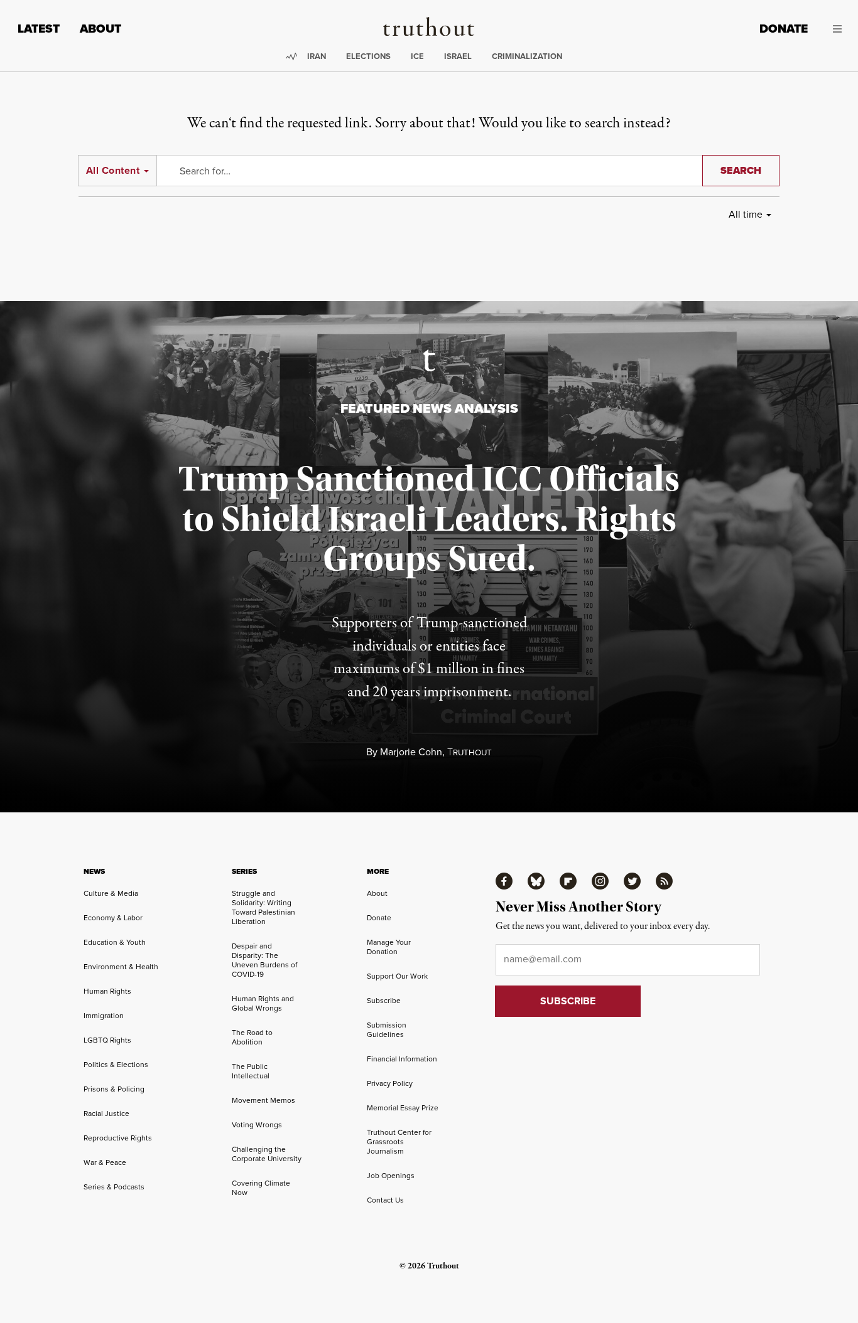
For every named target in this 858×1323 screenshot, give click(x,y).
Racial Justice (106, 1113)
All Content (112, 170)
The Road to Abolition (252, 1037)
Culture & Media (111, 893)
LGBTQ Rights (107, 1039)
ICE (417, 56)
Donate (783, 28)
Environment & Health (121, 966)
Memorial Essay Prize (402, 1107)
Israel (458, 56)
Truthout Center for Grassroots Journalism (399, 1141)
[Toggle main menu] (834, 28)
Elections (368, 56)
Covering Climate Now (261, 1187)
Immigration (104, 1015)
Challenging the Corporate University (266, 1154)
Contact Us (385, 1199)
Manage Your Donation (389, 947)
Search (740, 170)
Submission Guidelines (386, 1029)
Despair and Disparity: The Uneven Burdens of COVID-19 (264, 959)
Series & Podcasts (114, 1186)
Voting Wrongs (257, 1124)
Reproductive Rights (118, 1137)
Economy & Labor (113, 917)
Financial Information (402, 1058)
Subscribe (384, 1000)
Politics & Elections (116, 1064)
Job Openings (391, 1175)
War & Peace (105, 1162)
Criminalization (527, 56)
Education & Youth (115, 942)
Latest (39, 28)
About (100, 28)
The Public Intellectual (250, 1071)
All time (746, 214)
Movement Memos (263, 1100)
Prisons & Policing (114, 1088)
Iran (316, 56)
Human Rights (107, 991)
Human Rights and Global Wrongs (263, 1003)
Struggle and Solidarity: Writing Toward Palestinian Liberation (263, 907)
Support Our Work (397, 975)
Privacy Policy (390, 1083)
